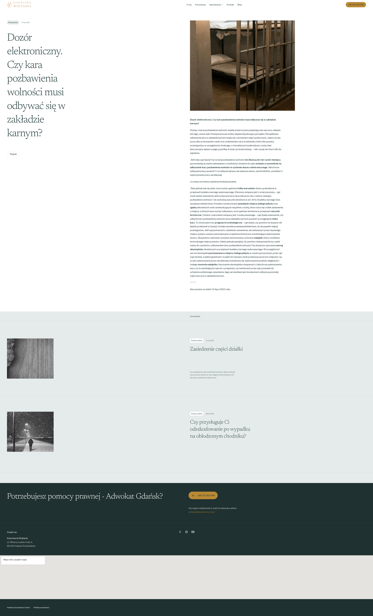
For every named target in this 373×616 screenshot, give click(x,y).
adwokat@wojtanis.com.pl (202, 511)
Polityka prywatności (41, 607)
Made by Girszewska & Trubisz (18, 607)
